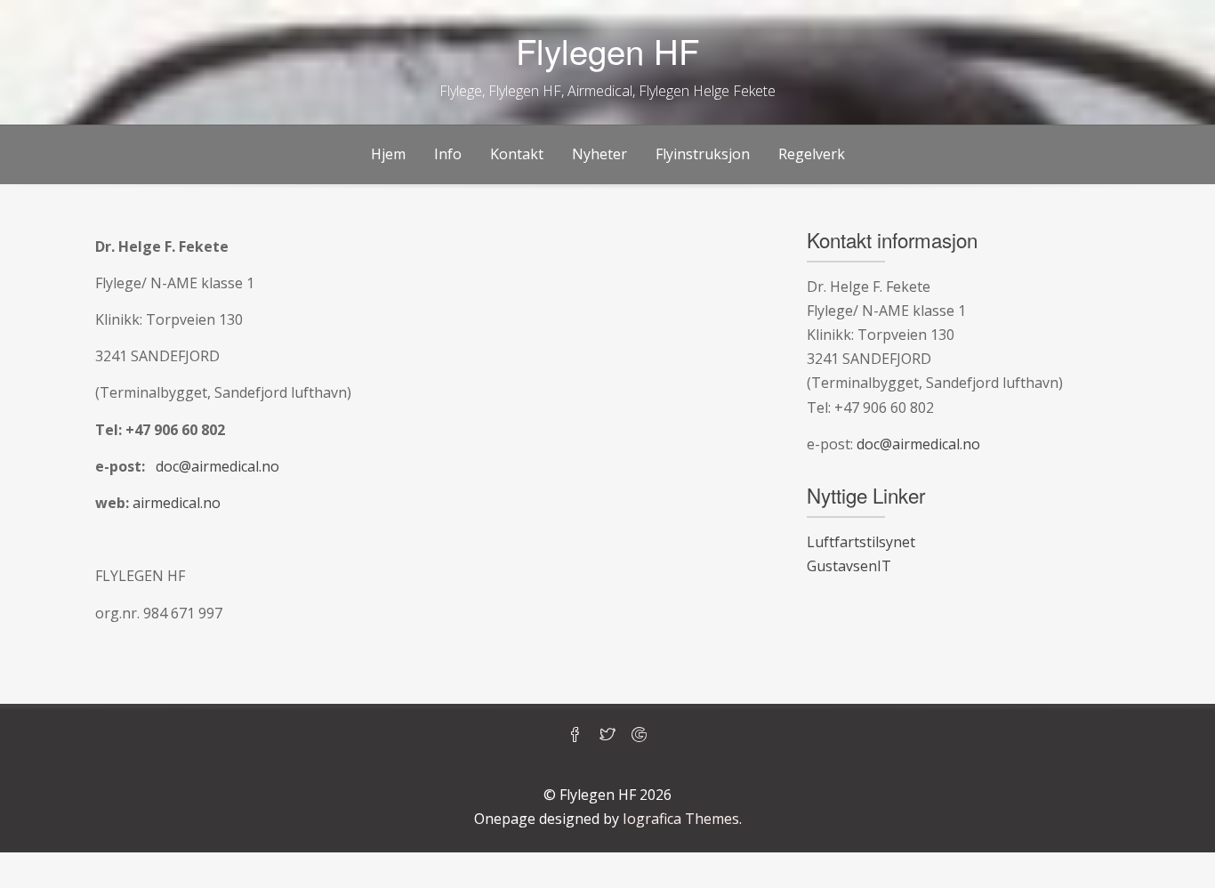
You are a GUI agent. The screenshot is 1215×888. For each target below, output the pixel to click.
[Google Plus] (639, 736)
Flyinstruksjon (703, 154)
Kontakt (516, 154)
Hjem (388, 154)
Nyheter (599, 154)
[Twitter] (607, 736)
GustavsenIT (849, 566)
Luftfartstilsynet (861, 542)
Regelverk (811, 154)
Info (448, 154)
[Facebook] (575, 736)
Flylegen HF (607, 50)
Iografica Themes (681, 818)
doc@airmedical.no (217, 466)
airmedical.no (177, 503)
